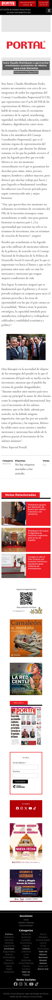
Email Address (19, 763)
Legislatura (9, 946)
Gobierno (9, 937)
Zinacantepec (43, 940)
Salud (9, 966)
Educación (9, 963)
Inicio (26, 920)
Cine (26, 954)
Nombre (16, 771)
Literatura (26, 951)
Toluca (43, 934)
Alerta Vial (43, 969)
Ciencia (26, 966)
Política (9, 934)
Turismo (26, 969)
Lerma (43, 943)
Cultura (26, 949)
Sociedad (9, 949)
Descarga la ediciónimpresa (27, 4)
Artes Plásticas (26, 963)
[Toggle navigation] (49, 10)
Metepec (43, 937)
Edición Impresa (26, 923)
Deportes (43, 966)
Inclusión (26, 940)
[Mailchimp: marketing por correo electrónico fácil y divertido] (19, 787)
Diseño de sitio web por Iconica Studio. (26, 997)
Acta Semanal (26, 925)
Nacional (6, 464)
